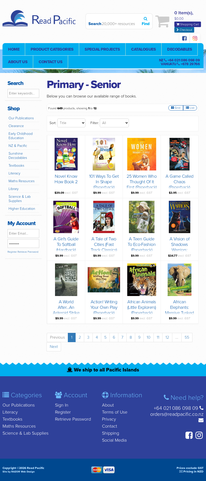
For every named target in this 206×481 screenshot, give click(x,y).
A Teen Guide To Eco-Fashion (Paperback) (142, 244)
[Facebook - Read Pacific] (184, 39)
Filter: (94, 123)
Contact (109, 426)
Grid (177, 108)
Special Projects (102, 49)
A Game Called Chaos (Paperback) (179, 181)
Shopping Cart (189, 24)
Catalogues (143, 49)
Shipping (110, 433)
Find (145, 23)
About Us (17, 61)
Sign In (61, 405)
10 (148, 337)
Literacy (14, 173)
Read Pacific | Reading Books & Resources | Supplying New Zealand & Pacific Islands (40, 21)
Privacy (109, 419)
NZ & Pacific (18, 146)
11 (158, 337)
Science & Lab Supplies (20, 199)
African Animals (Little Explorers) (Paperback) (141, 307)
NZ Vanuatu (179, 62)
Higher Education (22, 209)
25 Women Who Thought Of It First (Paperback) (142, 181)
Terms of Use (114, 412)
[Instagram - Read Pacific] (195, 39)
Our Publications (21, 118)
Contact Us (50, 61)
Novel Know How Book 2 (66, 178)
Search (93, 23)
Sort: (52, 123)
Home (13, 49)
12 (167, 337)
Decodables (179, 49)
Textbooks (16, 165)
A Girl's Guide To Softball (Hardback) (66, 244)
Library (14, 189)
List (191, 108)
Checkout (185, 30)
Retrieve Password (28, 251)
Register (12, 251)
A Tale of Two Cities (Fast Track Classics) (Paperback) (104, 247)
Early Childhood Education (21, 136)
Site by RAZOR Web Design (19, 471)
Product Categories (52, 49)
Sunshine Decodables (18, 155)
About (108, 405)
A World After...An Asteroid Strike (66, 307)
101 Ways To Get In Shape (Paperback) (104, 181)
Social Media (114, 440)
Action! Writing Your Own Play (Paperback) (104, 307)
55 (187, 337)
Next (54, 346)
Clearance (16, 126)
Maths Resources (21, 181)
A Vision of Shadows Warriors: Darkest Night (179, 247)
